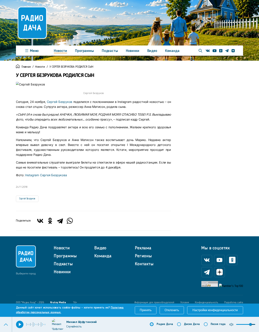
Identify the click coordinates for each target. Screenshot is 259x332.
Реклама (143, 248)
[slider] (250, 324)
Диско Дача (192, 324)
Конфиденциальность (206, 302)
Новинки (132, 51)
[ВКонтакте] (40, 220)
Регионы (143, 256)
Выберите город (25, 273)
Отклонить (172, 310)
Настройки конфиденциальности (215, 310)
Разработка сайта (233, 302)
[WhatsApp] (69, 220)
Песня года (218, 324)
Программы (84, 51)
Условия (184, 302)
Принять (145, 310)
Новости (60, 51)
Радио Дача (165, 324)
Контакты (144, 264)
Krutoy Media (58, 302)
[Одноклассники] (50, 220)
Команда (172, 51)
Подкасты (110, 51)
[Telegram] (59, 220)
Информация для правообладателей (154, 302)
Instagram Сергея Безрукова (46, 175)
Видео (152, 51)
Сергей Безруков (59, 102)
